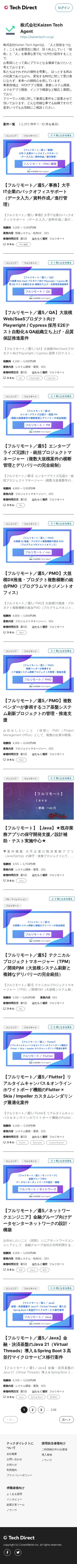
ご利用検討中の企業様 (54, 1449)
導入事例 (47, 1454)
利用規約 (12, 1469)
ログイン (64, 7)
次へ (65, 1419)
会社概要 (12, 1453)
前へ (12, 1419)
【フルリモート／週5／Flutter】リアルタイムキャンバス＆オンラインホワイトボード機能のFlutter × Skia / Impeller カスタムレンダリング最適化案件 (38, 1089)
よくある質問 (14, 1494)
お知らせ (12, 1464)
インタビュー (14, 1499)
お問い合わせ (14, 1459)
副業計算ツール (16, 1504)
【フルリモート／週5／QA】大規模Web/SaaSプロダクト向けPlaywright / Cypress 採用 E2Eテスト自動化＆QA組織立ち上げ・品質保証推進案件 (38, 325)
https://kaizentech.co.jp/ (37, 37)
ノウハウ (47, 1460)
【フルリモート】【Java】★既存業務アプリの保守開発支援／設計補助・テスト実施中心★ (38, 834)
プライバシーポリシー (19, 1475)
